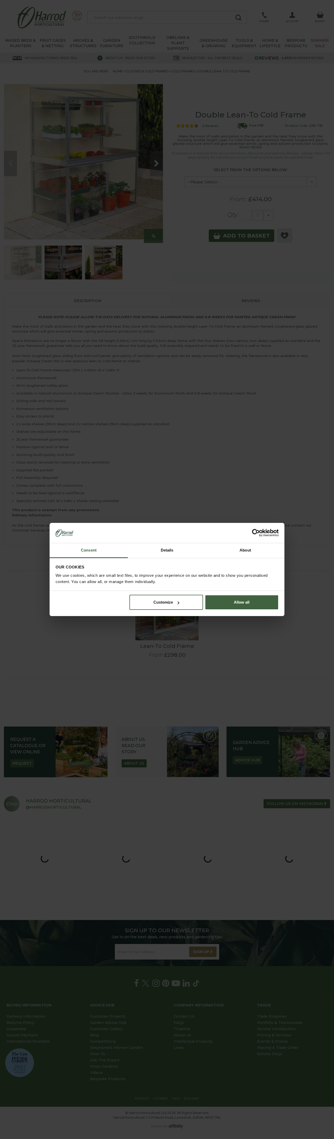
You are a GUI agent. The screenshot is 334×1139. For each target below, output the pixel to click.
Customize (163, 602)
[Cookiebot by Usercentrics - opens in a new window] (256, 533)
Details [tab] (167, 550)
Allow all (241, 602)
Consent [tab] (89, 550)
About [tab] (245, 550)
